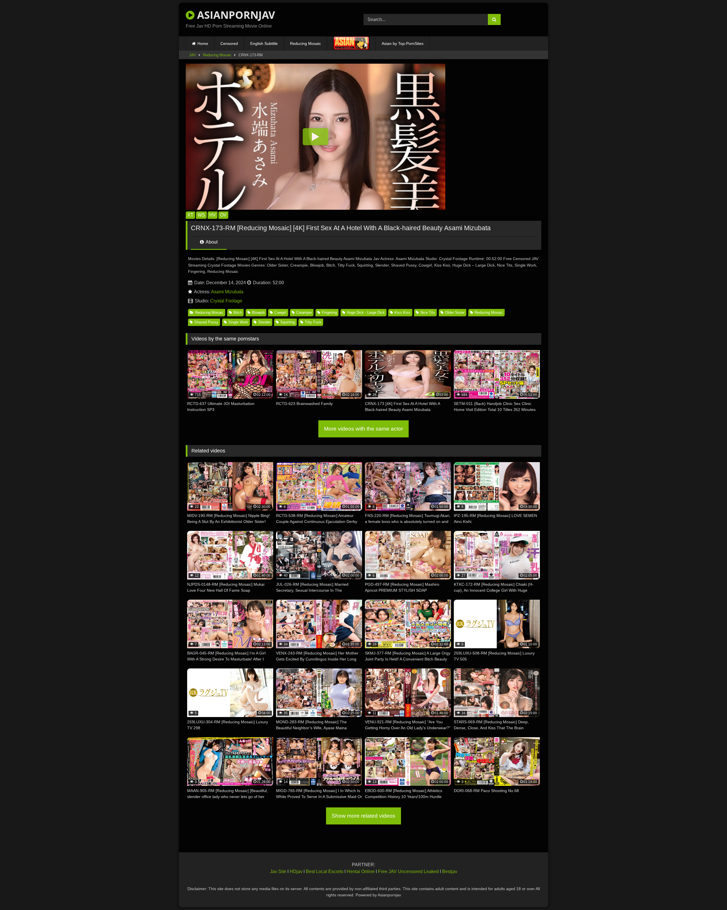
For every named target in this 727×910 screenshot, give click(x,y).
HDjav (296, 871)
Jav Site (278, 871)
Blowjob (258, 312)
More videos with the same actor (363, 429)
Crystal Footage (226, 300)
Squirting (287, 322)
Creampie (304, 312)
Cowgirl (280, 312)
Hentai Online (361, 871)
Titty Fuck (313, 322)
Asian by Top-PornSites (402, 43)
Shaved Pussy (206, 322)
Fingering (329, 312)
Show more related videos (363, 816)
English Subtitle (264, 43)
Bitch (237, 312)
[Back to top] (709, 893)
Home (202, 43)
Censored (229, 43)
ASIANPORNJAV (235, 15)
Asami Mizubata (227, 291)
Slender (264, 322)
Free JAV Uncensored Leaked (408, 871)
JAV (192, 55)
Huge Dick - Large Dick (366, 312)
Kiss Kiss (402, 312)
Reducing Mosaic (305, 43)
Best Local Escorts (324, 871)
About (211, 242)
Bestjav (449, 871)
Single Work (238, 322)
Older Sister (455, 312)
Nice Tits (427, 312)
